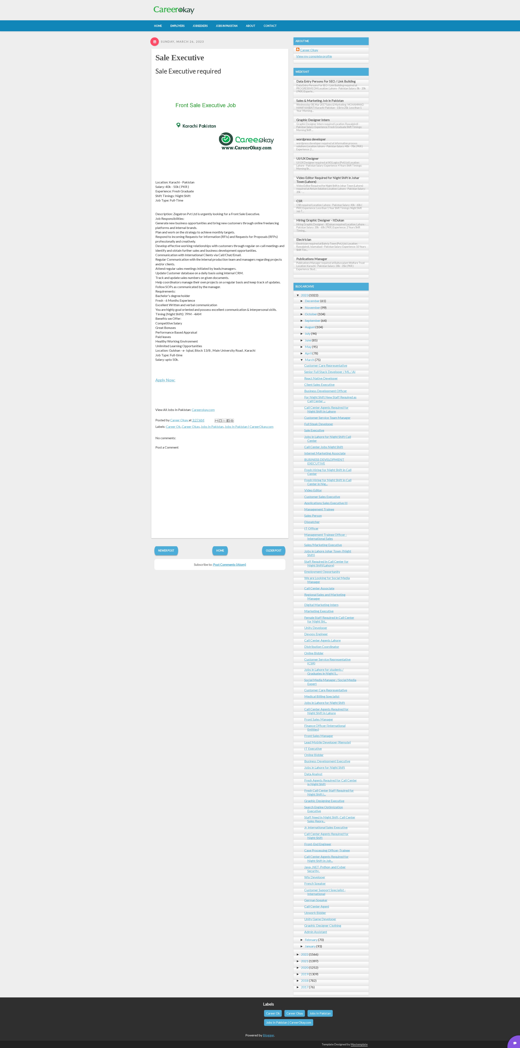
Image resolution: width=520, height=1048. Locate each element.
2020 (304, 967)
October (311, 314)
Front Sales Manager (318, 719)
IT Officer (311, 528)
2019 (304, 974)
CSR (299, 201)
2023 (304, 295)
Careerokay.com (203, 410)
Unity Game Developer (320, 919)
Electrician (303, 239)
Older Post (274, 550)
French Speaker (315, 883)
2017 (304, 987)
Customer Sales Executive (322, 497)
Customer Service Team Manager (327, 417)
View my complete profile (314, 56)
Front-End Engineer (317, 844)
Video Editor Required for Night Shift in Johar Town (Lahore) (327, 179)
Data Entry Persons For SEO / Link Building (326, 81)
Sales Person (313, 515)
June (308, 340)
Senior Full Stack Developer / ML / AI (329, 372)
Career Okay (190, 426)
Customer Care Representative (325, 365)
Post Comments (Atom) (229, 564)
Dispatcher (312, 522)
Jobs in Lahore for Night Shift (324, 702)
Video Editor (313, 490)
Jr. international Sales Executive (326, 827)
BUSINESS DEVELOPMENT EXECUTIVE (324, 461)
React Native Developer (321, 378)
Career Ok (173, 426)
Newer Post (166, 550)
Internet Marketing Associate (325, 453)
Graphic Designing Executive (324, 801)
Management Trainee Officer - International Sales (325, 536)
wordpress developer (311, 139)
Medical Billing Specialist (321, 696)
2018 (304, 980)
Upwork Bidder (315, 913)
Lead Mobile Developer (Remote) (327, 742)
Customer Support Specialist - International (325, 892)
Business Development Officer (325, 391)
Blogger (268, 1035)
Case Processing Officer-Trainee (327, 850)
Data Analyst (313, 774)
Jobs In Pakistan (212, 426)
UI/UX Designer (307, 158)
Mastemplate (359, 1044)
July (307, 333)
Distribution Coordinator (321, 646)
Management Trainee (319, 509)
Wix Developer (314, 877)
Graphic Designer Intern (313, 120)
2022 (304, 954)
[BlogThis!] (220, 421)
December (312, 301)
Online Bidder (314, 653)
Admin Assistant (315, 932)
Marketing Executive (319, 611)
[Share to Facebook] (228, 421)
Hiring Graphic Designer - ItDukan (320, 220)
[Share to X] (224, 421)
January (310, 946)
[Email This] (216, 421)
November (312, 307)
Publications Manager (311, 259)
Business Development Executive (327, 761)
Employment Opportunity (322, 571)
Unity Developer (315, 628)
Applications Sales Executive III (326, 503)
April (308, 353)
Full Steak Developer (318, 424)
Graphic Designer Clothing (322, 925)
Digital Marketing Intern (321, 605)
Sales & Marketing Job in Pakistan (320, 100)
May (308, 347)
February (311, 940)
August (310, 327)
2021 (304, 961)
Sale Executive (179, 57)
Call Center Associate (319, 588)
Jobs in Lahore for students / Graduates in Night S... (323, 671)
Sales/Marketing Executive (323, 545)
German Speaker (315, 900)
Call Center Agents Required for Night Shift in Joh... (326, 858)
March (309, 360)
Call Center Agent (316, 906)
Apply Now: (165, 380)
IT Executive (313, 748)
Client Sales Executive (319, 384)
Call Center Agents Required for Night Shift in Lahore (326, 409)
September (312, 320)
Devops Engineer (316, 634)
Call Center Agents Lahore (322, 640)
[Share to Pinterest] (232, 421)
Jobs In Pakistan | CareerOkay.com (249, 426)
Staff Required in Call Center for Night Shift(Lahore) (326, 563)
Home (220, 550)
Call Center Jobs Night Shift (323, 447)
